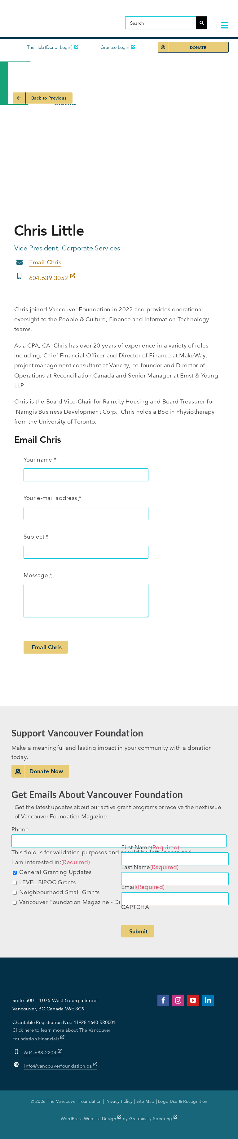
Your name (40, 459)
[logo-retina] (60, 10)
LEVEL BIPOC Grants (47, 882)
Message (38, 575)
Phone (20, 829)
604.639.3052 (49, 278)
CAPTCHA (135, 907)
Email (143, 886)
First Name (150, 847)
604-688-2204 (41, 1053)
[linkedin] (208, 1000)
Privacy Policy (119, 1101)
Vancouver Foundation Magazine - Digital (76, 902)
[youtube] (193, 1000)
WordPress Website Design (89, 1118)
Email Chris (45, 262)
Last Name (149, 867)
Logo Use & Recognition (182, 1101)
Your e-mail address (52, 497)
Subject (36, 536)
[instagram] (178, 1000)
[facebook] (163, 1000)
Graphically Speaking (151, 1118)
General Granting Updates (55, 872)
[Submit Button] (201, 22)
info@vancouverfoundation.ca (58, 1066)
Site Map (145, 1101)
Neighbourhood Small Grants (59, 892)
